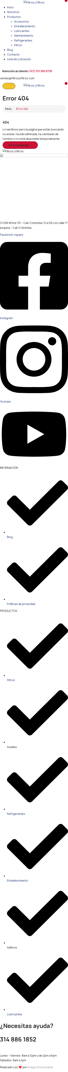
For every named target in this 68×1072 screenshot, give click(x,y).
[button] (63, 85)
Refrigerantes (23, 40)
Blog (10, 50)
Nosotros (13, 12)
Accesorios (21, 21)
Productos (14, 17)
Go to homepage (18, 145)
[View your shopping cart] (63, 2)
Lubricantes (21, 31)
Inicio (10, 7)
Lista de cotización (19, 59)
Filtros (18, 45)
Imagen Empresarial (40, 1067)
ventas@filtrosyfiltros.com (17, 1048)
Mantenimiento (23, 35)
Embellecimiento (24, 26)
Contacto (13, 54)
